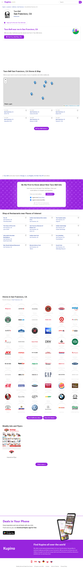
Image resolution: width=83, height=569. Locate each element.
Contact (47, 566)
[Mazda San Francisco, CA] (75, 397)
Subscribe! (49, 194)
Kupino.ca (35, 562)
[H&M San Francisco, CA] (8, 386)
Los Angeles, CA (31, 176)
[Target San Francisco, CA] (61, 320)
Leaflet (66, 105)
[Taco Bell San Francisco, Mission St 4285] (41, 119)
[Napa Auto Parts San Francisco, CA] (21, 408)
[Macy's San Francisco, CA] (8, 342)
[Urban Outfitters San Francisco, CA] (61, 375)
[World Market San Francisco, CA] (48, 353)
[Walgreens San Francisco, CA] (8, 309)
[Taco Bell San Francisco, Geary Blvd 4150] (15, 119)
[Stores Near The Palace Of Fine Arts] (15, 228)
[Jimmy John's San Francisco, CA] (35, 331)
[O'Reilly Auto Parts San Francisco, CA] (75, 408)
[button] (14, 22)
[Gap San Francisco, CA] (48, 375)
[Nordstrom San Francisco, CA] (21, 342)
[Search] (80, 2)
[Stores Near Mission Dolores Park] (41, 247)
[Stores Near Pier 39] (15, 219)
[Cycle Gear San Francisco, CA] (35, 386)
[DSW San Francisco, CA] (48, 342)
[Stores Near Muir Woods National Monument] (15, 247)
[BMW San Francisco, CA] (61, 397)
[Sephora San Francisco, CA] (8, 375)
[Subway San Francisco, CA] (48, 397)
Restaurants (16, 16)
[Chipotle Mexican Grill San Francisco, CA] (48, 309)
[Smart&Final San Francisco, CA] (35, 342)
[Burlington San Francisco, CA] (75, 353)
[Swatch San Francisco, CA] (8, 331)
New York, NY (40, 176)
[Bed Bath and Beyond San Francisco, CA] (21, 386)
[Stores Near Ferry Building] (67, 238)
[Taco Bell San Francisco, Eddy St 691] (67, 112)
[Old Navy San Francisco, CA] (75, 364)
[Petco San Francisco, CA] (61, 331)
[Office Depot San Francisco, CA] (48, 364)
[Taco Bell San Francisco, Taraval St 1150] (67, 119)
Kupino (3, 7)
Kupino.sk (51, 562)
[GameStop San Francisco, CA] (21, 364)
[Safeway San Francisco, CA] (21, 309)
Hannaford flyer (11, 444)
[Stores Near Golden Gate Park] (41, 238)
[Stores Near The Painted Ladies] (67, 219)
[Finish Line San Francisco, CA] (21, 320)
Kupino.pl (47, 562)
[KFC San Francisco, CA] (8, 397)
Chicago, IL (23, 176)
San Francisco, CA (17, 300)
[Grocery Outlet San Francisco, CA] (48, 386)
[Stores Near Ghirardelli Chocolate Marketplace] (15, 238)
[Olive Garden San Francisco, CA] (75, 386)
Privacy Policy (41, 197)
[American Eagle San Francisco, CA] (75, 375)
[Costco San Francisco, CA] (61, 353)
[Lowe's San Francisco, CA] (21, 331)
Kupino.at (31, 562)
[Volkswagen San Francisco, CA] (35, 408)
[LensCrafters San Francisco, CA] (35, 320)
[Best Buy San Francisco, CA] (48, 331)
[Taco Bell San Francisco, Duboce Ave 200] (41, 112)
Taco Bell (6, 176)
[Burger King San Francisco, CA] (61, 386)
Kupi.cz (39, 562)
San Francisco (20, 7)
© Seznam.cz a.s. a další (73, 105)
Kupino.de (43, 562)
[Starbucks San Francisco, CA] (8, 320)
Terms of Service (55, 566)
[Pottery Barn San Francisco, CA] (8, 364)
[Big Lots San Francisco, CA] (21, 375)
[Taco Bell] (7, 15)
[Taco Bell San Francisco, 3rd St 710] (15, 112)
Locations (8, 7)
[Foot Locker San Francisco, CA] (61, 342)
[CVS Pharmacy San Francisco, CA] (61, 364)
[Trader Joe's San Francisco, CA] (48, 320)
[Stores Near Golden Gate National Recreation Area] (41, 219)
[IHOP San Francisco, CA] (75, 309)
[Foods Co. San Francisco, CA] (35, 364)
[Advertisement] (41, 54)
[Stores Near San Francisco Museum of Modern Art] (41, 228)
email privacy (46, 202)
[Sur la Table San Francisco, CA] (21, 397)
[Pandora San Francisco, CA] (35, 309)
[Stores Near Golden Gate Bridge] (67, 228)
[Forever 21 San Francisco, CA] (35, 375)
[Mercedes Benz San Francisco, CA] (48, 408)
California (14, 7)
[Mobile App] (9, 533)
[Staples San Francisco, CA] (21, 353)
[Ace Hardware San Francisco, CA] (8, 353)
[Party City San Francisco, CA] (75, 320)
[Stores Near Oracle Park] (67, 247)
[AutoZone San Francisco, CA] (61, 408)
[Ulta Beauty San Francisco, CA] (35, 397)
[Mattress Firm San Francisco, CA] (35, 353)
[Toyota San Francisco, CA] (8, 408)
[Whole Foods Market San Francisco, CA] (75, 342)
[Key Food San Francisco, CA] (61, 309)
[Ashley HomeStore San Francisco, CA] (75, 331)
